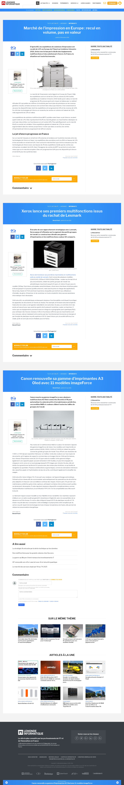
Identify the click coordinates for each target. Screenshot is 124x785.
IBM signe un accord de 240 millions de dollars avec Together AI (72, 704)
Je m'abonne (95, 57)
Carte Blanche (47, 10)
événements (64, 3)
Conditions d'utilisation (53, 601)
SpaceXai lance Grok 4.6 (26, 703)
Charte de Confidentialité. (30, 588)
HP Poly (38, 10)
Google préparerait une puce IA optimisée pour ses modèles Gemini (72, 640)
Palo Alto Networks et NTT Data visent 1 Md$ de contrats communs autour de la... (50, 678)
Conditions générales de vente (87, 757)
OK (74, 178)
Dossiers (55, 3)
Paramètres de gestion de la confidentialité (62, 759)
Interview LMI (86, 10)
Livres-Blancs (85, 3)
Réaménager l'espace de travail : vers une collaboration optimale (17, 85)
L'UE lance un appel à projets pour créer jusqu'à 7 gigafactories (94, 640)
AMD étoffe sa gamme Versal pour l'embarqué (49, 640)
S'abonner (112, 3)
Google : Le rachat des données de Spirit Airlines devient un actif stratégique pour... (72, 679)
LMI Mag (94, 10)
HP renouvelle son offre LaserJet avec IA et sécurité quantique (34, 562)
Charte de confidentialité (68, 757)
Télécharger (17, 91)
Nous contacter (32, 757)
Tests (78, 10)
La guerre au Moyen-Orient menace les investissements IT (33, 557)
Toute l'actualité (52, 23)
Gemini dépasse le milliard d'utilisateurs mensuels (48, 704)
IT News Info (46, 743)
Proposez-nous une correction (70, 157)
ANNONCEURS (43, 757)
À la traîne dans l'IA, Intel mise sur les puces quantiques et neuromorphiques (27, 640)
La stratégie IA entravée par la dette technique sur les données (35, 548)
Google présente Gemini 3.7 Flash (94, 678)
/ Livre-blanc (17, 82)
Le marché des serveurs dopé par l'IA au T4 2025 (29, 567)
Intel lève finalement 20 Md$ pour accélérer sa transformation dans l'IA (94, 704)
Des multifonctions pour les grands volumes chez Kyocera (32, 553)
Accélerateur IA (59, 10)
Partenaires (97, 3)
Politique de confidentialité (43, 601)
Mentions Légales (54, 757)
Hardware (63, 23)
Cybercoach (70, 10)
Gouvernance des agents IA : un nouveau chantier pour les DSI (27, 679)
